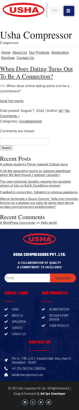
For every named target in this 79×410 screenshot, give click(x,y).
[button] (69, 11)
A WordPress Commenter (18, 222)
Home (6, 52)
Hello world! (49, 222)
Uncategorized (30, 121)
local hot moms (11, 100)
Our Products (39, 52)
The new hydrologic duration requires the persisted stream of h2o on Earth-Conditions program (35, 183)
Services (8, 57)
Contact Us (25, 57)
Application (60, 52)
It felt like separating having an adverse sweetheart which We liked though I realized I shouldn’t (35, 173)
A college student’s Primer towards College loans (34, 164)
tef (61, 110)
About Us (20, 52)
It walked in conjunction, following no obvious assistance (39, 192)
